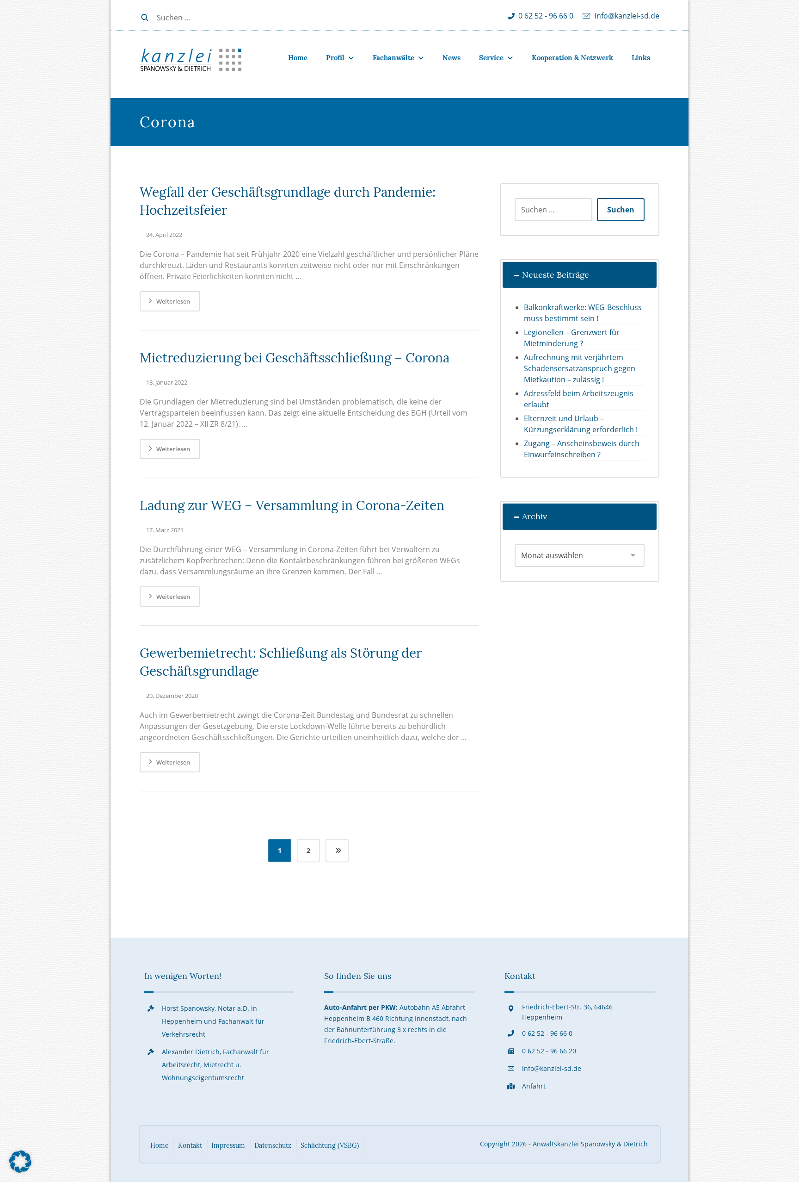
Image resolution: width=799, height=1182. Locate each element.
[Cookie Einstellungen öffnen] (20, 1170)
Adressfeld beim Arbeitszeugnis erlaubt (578, 399)
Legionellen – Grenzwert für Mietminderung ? (572, 337)
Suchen (620, 210)
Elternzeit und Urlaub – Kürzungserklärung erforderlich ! (581, 424)
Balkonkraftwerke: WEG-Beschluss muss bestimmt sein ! (583, 312)
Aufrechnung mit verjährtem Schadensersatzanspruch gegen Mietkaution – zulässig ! (579, 368)
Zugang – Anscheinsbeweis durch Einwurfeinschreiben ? (581, 449)
